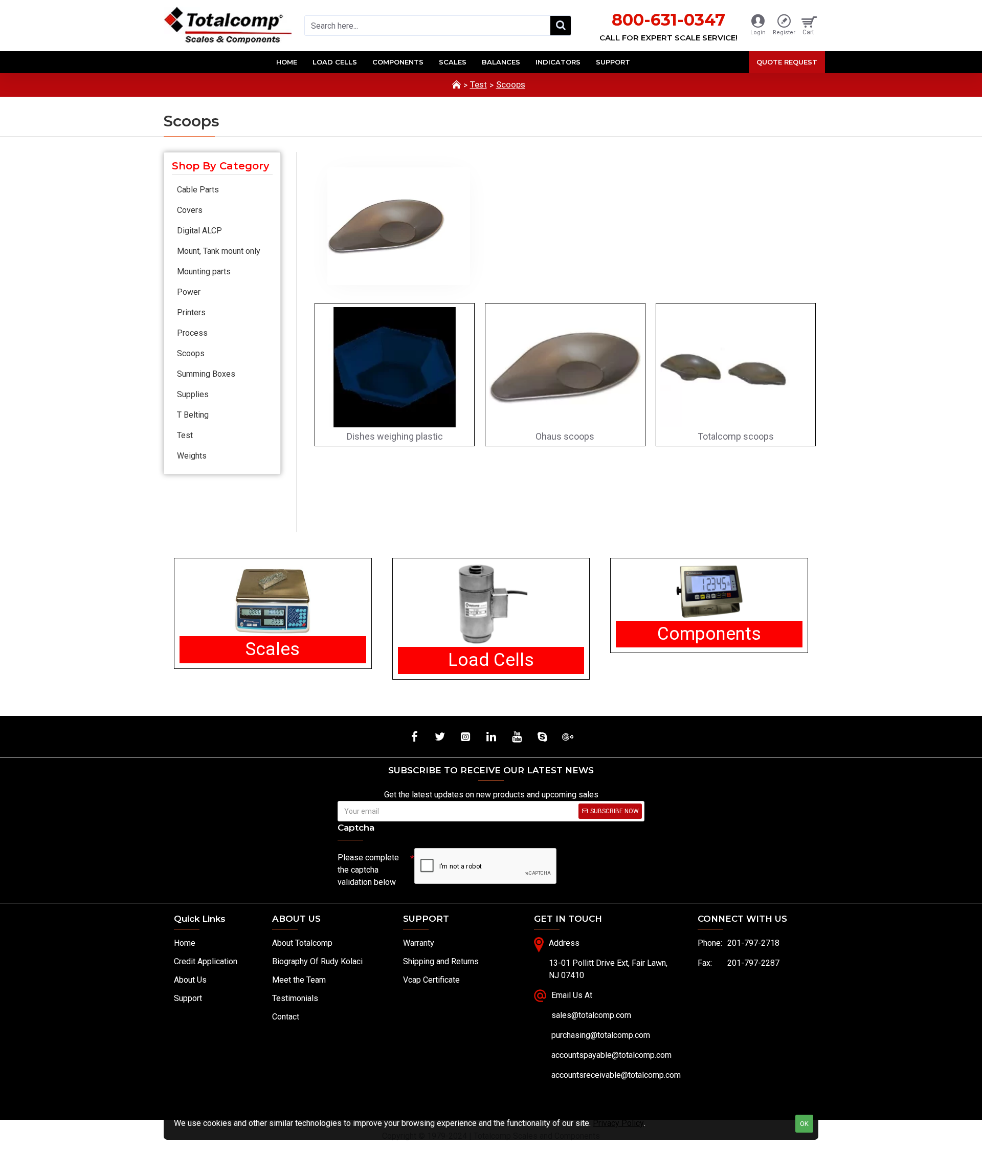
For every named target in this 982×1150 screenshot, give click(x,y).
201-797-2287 (753, 963)
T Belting (193, 415)
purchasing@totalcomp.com (600, 1035)
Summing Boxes (206, 374)
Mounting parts (204, 271)
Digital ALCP (199, 230)
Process (192, 333)
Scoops (510, 84)
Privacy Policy (618, 1123)
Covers (190, 210)
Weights (192, 456)
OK (804, 1123)
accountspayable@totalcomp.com (611, 1055)
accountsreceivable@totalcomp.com (616, 1075)
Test (478, 84)
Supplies (193, 394)
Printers (191, 312)
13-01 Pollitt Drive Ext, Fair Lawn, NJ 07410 (608, 969)
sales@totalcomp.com (591, 1015)
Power (188, 292)
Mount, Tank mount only (218, 251)
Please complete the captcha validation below (368, 870)
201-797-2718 (753, 943)
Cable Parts (198, 189)
